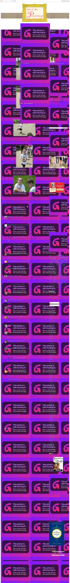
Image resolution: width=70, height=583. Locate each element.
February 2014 (51, 325)
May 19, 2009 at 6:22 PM (15, 292)
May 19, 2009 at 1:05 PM (19, 236)
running (50, 263)
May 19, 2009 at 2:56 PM (24, 268)
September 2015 (52, 316)
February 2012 (51, 363)
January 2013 (51, 347)
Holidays (57, 261)
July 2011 (51, 375)
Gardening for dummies (63, 275)
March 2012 (51, 361)
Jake (66, 260)
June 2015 (51, 318)
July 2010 (51, 397)
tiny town (54, 267)
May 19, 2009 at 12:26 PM (17, 216)
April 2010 (51, 402)
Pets (62, 286)
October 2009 (51, 413)
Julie (51, 276)
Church (50, 272)
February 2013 (51, 345)
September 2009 (52, 415)
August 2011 (51, 374)
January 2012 (51, 365)
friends (57, 264)
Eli (49, 267)
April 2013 (51, 341)
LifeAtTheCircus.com (13, 348)
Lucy (52, 260)
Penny (9, 332)
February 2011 (51, 384)
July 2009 (51, 418)
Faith (54, 278)
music (59, 259)
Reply (9, 221)
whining (57, 283)
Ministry (63, 261)
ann (9, 379)
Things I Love (64, 280)
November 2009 (52, 411)
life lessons (52, 257)
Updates (64, 274)
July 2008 (51, 440)
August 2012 (51, 354)
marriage (55, 274)
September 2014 (52, 322)
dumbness (50, 282)
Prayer (50, 279)
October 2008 (51, 434)
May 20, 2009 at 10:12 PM (19, 357)
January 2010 (51, 408)
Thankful (58, 280)
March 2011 (51, 382)
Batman (51, 284)
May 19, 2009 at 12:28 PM (22, 224)
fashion (56, 263)
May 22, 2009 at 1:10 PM (15, 379)
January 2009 (51, 429)
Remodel (61, 269)
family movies (55, 279)
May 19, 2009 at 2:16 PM (24, 261)
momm (57, 287)
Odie (51, 280)
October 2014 (51, 320)
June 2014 (51, 323)
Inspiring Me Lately (63, 278)
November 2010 (52, 390)
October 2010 (51, 391)
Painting (54, 280)
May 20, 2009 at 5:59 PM (17, 341)
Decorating (56, 275)
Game (54, 272)
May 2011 (51, 379)
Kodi (9, 292)
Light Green (65, 282)
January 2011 (51, 386)
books (52, 269)
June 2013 (51, 338)
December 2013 (52, 329)
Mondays (55, 276)
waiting (63, 287)
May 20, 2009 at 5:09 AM (16, 325)
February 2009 (51, 427)
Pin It (6, 204)
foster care (55, 282)
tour (60, 287)
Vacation (50, 287)
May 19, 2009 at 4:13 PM (15, 275)
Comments (53, 305)
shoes (55, 271)
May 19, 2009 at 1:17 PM (19, 244)
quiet (59, 279)
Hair (62, 263)
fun (52, 261)
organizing (50, 275)
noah (62, 272)
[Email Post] (27, 206)
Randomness (60, 255)
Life (50, 255)
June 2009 (51, 420)
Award (59, 271)
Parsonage (65, 268)
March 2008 (51, 447)
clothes (58, 272)
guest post (53, 287)
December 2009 (52, 409)
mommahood (63, 257)
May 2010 (51, 400)
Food (64, 267)
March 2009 (51, 425)
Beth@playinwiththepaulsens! (14, 253)
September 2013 (52, 332)
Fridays (66, 272)
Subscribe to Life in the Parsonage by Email (57, 173)
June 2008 (51, 441)
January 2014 (51, 327)
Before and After (52, 266)
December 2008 (52, 431)
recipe (63, 279)
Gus (57, 278)
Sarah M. (10, 341)
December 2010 (52, 388)
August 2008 (51, 438)
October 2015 (51, 315)
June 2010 (51, 399)
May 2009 (51, 422)
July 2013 (51, 336)
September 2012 (52, 352)
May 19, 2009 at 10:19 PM (16, 316)
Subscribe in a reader (53, 297)
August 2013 (51, 334)
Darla (9, 316)
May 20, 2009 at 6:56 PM (23, 348)
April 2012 (51, 359)
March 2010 (51, 404)
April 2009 (51, 424)
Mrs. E (9, 216)
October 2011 (51, 370)
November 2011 (52, 368)
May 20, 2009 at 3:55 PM (16, 332)
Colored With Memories (13, 268)
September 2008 (52, 436)
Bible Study (63, 266)
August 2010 (51, 395)
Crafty (59, 284)
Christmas (64, 271)
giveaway (55, 268)
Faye (9, 275)
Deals (61, 284)
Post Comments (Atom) (15, 414)
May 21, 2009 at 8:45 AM (17, 371)
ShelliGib (10, 371)
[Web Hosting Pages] (9, 428)
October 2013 (51, 331)
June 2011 (51, 377)
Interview (53, 286)
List (51, 274)
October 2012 (51, 350)
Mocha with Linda (12, 224)
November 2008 (52, 433)
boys (57, 260)
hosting (63, 264)
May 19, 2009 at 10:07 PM (17, 307)
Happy (50, 268)
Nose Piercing (58, 286)
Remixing (64, 276)
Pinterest (59, 276)
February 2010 (51, 406)
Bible (56, 269)
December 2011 (52, 366)
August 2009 (51, 416)
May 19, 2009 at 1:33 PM (26, 253)
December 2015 (52, 313)
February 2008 (51, 449)
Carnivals (50, 278)
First (49, 286)
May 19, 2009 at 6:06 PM (19, 284)
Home (24, 411)
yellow (61, 283)
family (61, 260)
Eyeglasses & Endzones (13, 261)
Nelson (66, 279)
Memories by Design (27, 568)
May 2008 (51, 443)
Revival (60, 274)
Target (65, 286)
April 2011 (51, 381)
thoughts (54, 259)
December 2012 (52, 349)
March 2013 (51, 343)
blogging (65, 259)
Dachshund (60, 282)
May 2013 (51, 340)
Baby (58, 266)
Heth (9, 325)
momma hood (52, 283)
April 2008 (51, 445)
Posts (52, 302)
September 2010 (52, 393)
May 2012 (51, 357)
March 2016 (51, 311)
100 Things (65, 283)
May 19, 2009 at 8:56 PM (16, 299)
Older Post (42, 411)
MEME (60, 268)
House (60, 267)
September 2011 (52, 372)
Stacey (9, 307)
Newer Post (7, 411)
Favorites (65, 284)
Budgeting (55, 284)
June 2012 (51, 356)
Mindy (9, 299)
